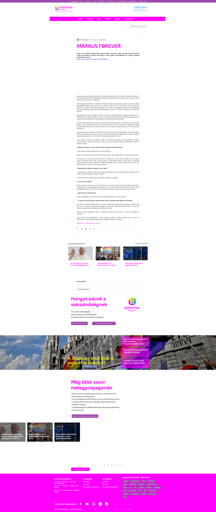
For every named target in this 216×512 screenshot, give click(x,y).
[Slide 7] (100, 365)
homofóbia (141, 484)
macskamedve (134, 494)
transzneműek (132, 490)
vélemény (149, 487)
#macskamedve (142, 1)
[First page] (93, 465)
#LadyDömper (101, 1)
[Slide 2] (112, 365)
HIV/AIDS (143, 494)
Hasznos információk (62, 479)
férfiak (143, 481)
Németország (152, 494)
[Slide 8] (106, 365)
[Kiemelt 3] (109, 365)
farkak (125, 487)
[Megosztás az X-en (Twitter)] (82, 229)
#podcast (88, 1)
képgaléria (126, 494)
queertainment (152, 490)
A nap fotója (157, 487)
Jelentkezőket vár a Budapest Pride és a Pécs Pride (107, 264)
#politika (82, 1)
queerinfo (126, 481)
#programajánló (74, 1)
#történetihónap (111, 1)
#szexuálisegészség (122, 1)
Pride (125, 490)
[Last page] (122, 465)
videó (144, 490)
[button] (124, 26)
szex (135, 487)
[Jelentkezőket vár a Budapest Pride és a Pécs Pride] (108, 253)
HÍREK (30, 431)
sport (125, 497)
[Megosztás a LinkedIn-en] (86, 229)
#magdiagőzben (133, 1)
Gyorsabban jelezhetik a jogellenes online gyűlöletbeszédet (133, 264)
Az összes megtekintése (141, 243)
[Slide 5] (115, 365)
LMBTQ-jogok (151, 481)
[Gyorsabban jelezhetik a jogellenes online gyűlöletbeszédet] (135, 253)
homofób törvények (151, 484)
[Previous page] (97, 465)
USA (140, 490)
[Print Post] (94, 229)
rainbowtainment (135, 481)
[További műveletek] (138, 40)
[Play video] (108, 75)
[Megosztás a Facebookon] (77, 229)
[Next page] (118, 465)
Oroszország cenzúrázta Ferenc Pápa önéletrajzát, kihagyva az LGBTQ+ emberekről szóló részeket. (80, 264)
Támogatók (87, 479)
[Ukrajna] (103, 365)
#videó (94, 1)
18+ (130, 487)
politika (125, 484)
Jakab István (133, 484)
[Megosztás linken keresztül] (90, 229)
